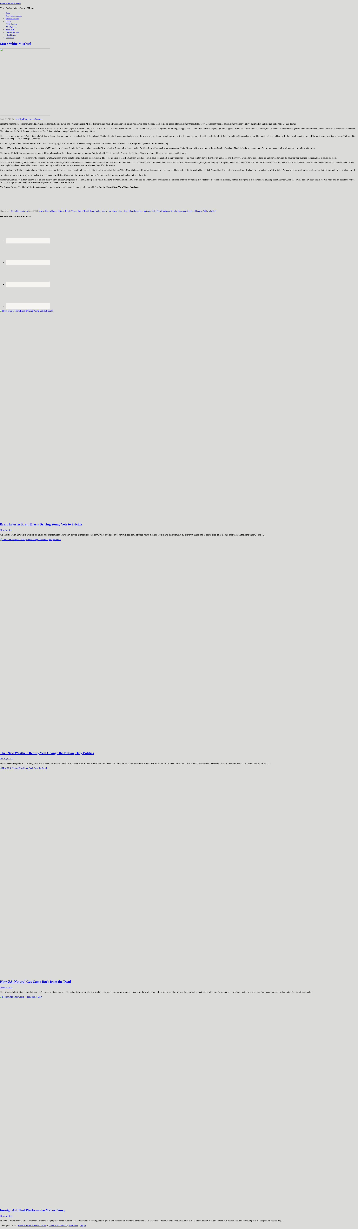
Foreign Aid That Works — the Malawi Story (32, 1210)
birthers (61, 211)
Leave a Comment (35, 119)
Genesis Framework (58, 1225)
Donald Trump (71, 211)
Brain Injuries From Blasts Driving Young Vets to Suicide (41, 524)
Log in (83, 1225)
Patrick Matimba (163, 211)
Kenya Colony (117, 211)
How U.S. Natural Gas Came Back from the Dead (35, 981)
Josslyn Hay (106, 211)
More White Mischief (15, 44)
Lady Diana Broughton (133, 211)
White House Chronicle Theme (32, 1225)
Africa (41, 211)
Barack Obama (51, 211)
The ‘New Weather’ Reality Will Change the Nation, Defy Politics (47, 753)
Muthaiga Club (149, 211)
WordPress (73, 1225)
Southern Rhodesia (194, 211)
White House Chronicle (10, 3)
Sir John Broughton (178, 211)
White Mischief (209, 211)
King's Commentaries (19, 211)
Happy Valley (95, 211)
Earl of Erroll (83, 211)
